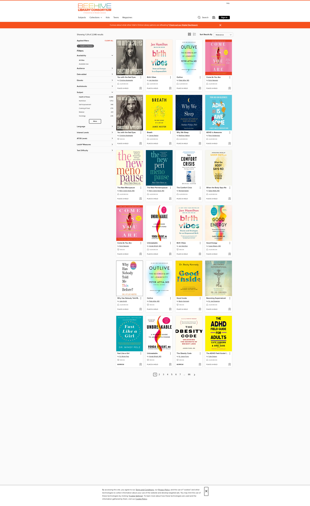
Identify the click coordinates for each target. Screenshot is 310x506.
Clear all (109, 41)
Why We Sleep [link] (183, 132)
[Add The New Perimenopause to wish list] (170, 198)
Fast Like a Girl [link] (123, 353)
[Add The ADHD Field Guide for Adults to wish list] (229, 364)
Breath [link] (149, 132)
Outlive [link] (180, 77)
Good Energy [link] (211, 243)
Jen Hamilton (153, 80)
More (95, 121)
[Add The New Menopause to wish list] (140, 198)
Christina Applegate (126, 80)
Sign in (224, 17)
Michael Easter (184, 191)
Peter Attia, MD (184, 80)
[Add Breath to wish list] (170, 143)
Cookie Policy (141, 499)
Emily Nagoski (213, 80)
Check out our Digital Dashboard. (183, 25)
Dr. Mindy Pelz (124, 356)
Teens (116, 17)
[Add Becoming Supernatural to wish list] (229, 309)
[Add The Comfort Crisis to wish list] (199, 198)
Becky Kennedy (184, 301)
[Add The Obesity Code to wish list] (199, 364)
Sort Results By (206, 34)
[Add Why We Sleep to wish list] (199, 143)
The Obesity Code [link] (184, 353)
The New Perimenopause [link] (157, 188)
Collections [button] (95, 17)
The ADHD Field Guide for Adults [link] (217, 353)
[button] (202, 18)
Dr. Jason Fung (184, 356)
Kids (108, 17)
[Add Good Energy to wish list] (229, 254)
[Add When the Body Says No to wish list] (229, 198)
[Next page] (194, 374)
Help (227, 3)
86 (189, 374)
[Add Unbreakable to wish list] (170, 254)
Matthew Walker (184, 136)
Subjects (82, 17)
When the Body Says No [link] (216, 188)
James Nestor (153, 136)
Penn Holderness (214, 136)
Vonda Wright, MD (155, 246)
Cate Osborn (212, 356)
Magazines (127, 17)
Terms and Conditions (145, 490)
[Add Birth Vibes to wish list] (170, 88)
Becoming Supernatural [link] (216, 298)
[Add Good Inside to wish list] (199, 309)
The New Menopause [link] (126, 188)
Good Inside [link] (182, 298)
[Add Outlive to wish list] (199, 88)
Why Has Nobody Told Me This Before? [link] (128, 298)
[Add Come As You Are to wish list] (229, 88)
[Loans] (213, 18)
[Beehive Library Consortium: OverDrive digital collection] (94, 8)
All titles (81, 60)
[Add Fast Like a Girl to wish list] (140, 364)
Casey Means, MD (214, 246)
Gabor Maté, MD (214, 191)
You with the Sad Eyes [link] (126, 77)
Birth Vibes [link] (151, 77)
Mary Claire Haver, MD (127, 191)
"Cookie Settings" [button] (135, 496)
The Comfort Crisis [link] (184, 188)
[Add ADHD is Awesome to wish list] (229, 143)
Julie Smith (123, 301)
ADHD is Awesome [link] (214, 132)
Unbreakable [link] (152, 243)
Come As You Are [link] (213, 77)
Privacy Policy (164, 490)
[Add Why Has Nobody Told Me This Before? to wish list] (140, 309)
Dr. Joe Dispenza (214, 301)
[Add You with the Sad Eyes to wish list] (140, 88)
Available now (84, 64)
